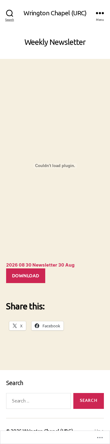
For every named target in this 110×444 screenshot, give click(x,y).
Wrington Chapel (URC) (55, 13)
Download (25, 275)
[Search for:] (37, 402)
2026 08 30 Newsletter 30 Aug (40, 264)
